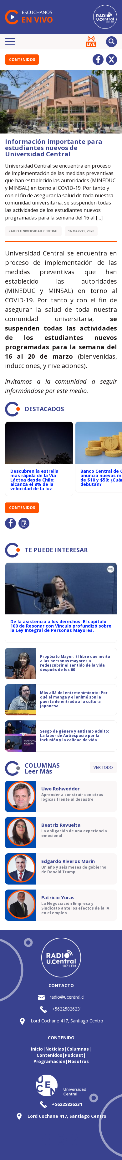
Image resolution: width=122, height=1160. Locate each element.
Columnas (78, 1049)
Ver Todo (103, 767)
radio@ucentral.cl (67, 997)
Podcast (74, 1055)
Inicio (37, 1049)
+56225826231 (67, 1009)
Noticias (54, 1049)
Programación (49, 1061)
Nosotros (78, 1061)
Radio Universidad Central (33, 231)
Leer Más (38, 771)
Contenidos (22, 59)
